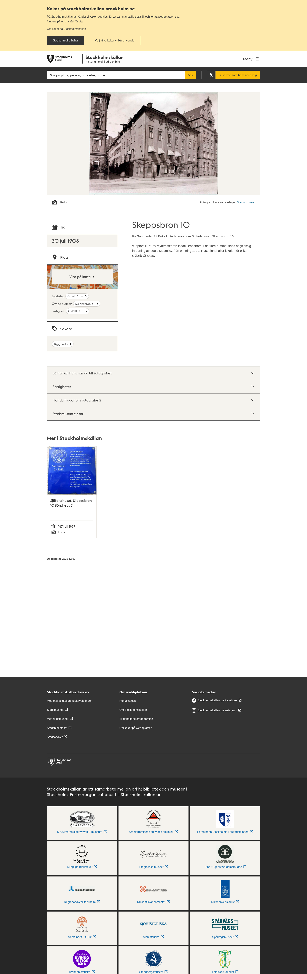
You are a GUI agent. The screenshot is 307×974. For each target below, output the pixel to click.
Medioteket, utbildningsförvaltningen (69, 700)
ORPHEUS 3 (76, 311)
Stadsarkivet (55, 737)
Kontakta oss (127, 700)
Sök (190, 75)
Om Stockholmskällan (133, 709)
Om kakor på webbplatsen (135, 727)
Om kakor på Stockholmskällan (66, 28)
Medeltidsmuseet (57, 718)
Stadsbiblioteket (57, 727)
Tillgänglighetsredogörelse (136, 718)
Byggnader (61, 344)
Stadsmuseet (246, 202)
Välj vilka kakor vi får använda (114, 40)
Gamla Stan (76, 296)
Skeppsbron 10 (85, 304)
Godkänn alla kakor (65, 40)
